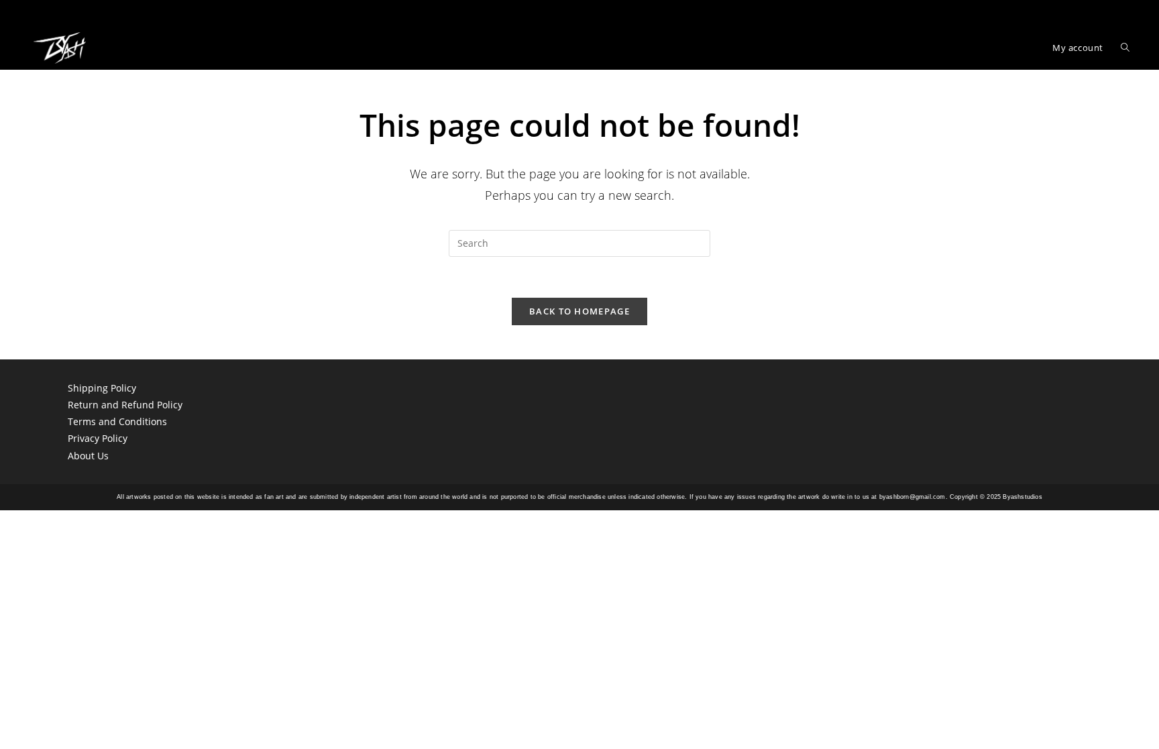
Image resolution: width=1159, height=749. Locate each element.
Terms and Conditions (117, 421)
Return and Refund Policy (125, 404)
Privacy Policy (97, 438)
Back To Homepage (579, 311)
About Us (88, 455)
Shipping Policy (102, 388)
